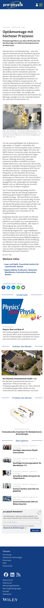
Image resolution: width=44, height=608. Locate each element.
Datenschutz (8, 580)
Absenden (35, 530)
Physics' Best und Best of (13, 329)
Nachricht (25, 446)
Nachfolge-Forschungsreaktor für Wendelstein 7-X (27, 464)
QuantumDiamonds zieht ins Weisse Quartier (25, 502)
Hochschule (7, 566)
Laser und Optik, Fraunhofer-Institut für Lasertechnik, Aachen (21, 265)
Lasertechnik (16, 27)
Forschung (7, 554)
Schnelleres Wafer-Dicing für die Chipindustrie (26, 477)
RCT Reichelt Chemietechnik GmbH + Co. (20, 378)
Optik (23, 27)
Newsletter (7, 594)
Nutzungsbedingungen (12, 588)
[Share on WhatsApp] (18, 287)
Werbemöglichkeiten (11, 585)
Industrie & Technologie (12, 557)
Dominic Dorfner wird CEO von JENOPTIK (26, 490)
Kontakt (6, 591)
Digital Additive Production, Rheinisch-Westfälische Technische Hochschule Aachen (20, 272)
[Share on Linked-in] (13, 287)
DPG (4, 563)
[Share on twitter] (8, 287)
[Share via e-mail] (23, 287)
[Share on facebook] (3, 287)
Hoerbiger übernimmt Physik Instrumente (25, 451)
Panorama (7, 560)
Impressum (7, 583)
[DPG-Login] (37, 4)
